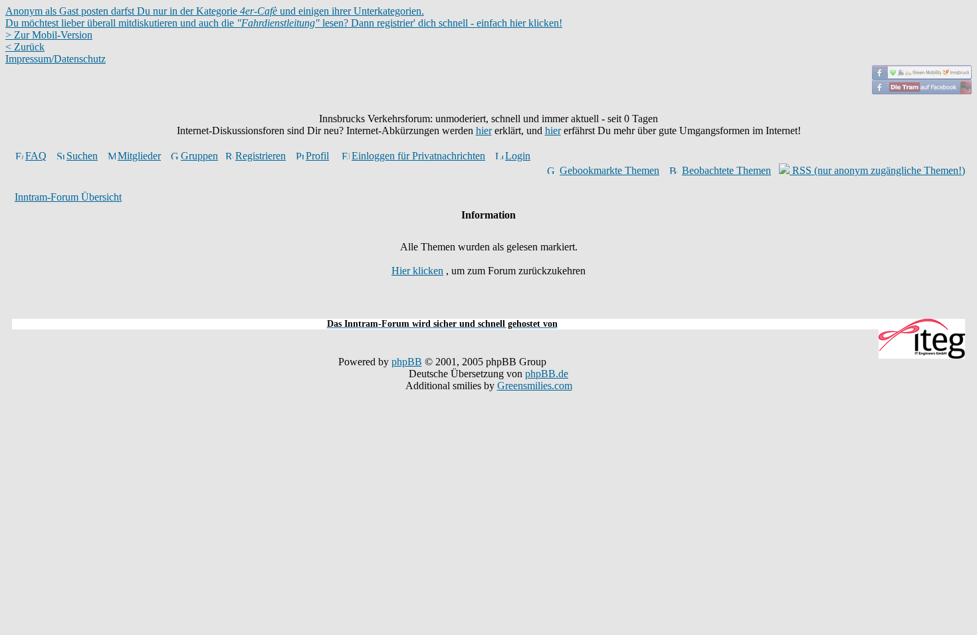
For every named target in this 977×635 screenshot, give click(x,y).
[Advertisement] (488, 311)
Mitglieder (139, 155)
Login (517, 155)
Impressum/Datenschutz (55, 58)
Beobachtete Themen (726, 170)
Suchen (82, 155)
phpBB (406, 361)
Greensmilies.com (534, 385)
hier (484, 130)
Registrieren (260, 155)
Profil (317, 155)
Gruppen (199, 155)
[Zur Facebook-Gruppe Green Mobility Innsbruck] (922, 76)
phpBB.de (546, 373)
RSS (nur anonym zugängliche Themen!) (877, 170)
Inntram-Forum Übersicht (68, 197)
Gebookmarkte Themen (609, 170)
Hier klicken (417, 270)
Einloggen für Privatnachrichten (418, 155)
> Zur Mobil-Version (48, 35)
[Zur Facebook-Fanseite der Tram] (922, 90)
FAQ (36, 155)
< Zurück (25, 46)
